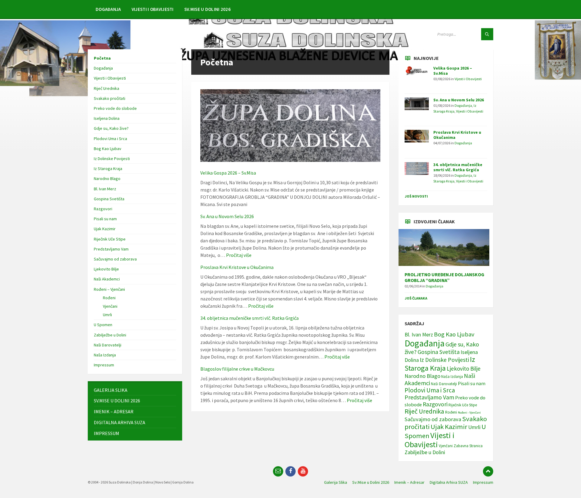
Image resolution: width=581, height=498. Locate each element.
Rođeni (109, 297)
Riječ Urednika (106, 88)
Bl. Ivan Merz (105, 189)
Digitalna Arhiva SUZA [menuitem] (449, 482)
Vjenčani (110, 306)
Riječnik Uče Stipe (110, 239)
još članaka (416, 298)
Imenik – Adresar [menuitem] (409, 482)
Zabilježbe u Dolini (110, 335)
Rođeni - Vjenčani (469, 412)
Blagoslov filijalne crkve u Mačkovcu (237, 369)
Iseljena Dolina (107, 118)
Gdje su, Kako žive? (111, 128)
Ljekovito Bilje (106, 269)
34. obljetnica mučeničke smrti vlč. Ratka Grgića (249, 318)
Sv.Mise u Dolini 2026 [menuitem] (370, 482)
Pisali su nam (105, 218)
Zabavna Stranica (468, 445)
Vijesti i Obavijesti (110, 78)
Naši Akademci (107, 279)
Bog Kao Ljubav (107, 148)
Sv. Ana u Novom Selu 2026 (227, 216)
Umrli (107, 314)
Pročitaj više (238, 255)
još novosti (416, 196)
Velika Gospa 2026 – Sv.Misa (228, 173)
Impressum (104, 365)
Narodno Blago (107, 178)
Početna (102, 58)
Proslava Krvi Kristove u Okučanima (237, 267)
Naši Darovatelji (107, 345)
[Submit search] (487, 34)
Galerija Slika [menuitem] (335, 482)
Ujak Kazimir (105, 228)
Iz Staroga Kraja (108, 168)
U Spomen (103, 324)
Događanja (103, 68)
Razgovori (103, 208)
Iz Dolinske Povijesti (112, 158)
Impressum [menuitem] (483, 482)
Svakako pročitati (109, 98)
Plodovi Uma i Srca (110, 138)
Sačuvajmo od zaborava (115, 259)
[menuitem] (108, 9)
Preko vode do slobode (115, 108)
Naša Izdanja (105, 355)
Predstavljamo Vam (111, 249)
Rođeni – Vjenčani (109, 289)
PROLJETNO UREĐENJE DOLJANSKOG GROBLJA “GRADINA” (444, 277)
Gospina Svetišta (109, 198)
